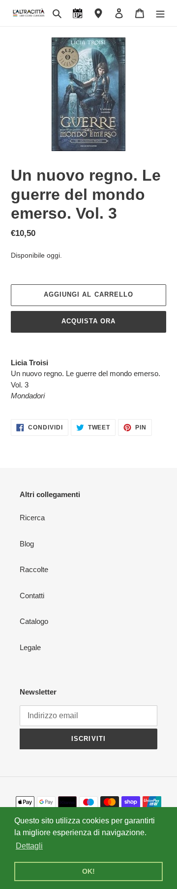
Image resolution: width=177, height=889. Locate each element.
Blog (27, 544)
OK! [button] (88, 871)
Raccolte (34, 569)
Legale (30, 647)
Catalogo (34, 621)
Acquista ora (88, 321)
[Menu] (160, 13)
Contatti (32, 595)
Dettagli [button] (29, 846)
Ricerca (32, 517)
